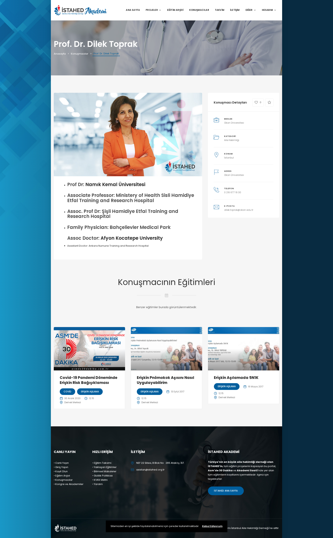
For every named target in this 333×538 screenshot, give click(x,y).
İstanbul (229, 157)
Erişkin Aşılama (90, 391)
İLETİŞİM (235, 10)
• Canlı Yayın (61, 463)
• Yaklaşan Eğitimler (104, 467)
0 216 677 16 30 (232, 192)
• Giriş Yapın (61, 467)
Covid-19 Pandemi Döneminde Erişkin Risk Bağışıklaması (88, 380)
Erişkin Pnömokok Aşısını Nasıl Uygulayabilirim (165, 380)
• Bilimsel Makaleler (104, 471)
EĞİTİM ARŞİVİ (175, 10)
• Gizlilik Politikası (102, 475)
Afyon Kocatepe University (132, 238)
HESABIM (267, 10)
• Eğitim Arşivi (62, 475)
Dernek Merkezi (72, 402)
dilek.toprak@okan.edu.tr (238, 210)
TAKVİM (219, 10)
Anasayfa (60, 54)
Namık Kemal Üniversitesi (115, 184)
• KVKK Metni (100, 480)
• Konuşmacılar (63, 480)
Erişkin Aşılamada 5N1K (236, 377)
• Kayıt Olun (61, 471)
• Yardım (97, 484)
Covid (67, 391)
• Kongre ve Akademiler (68, 484)
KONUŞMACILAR (199, 10)
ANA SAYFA (133, 10)
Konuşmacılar (79, 54)
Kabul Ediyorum (212, 526)
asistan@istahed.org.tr (150, 469)
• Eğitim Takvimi (101, 463)
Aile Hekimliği (231, 140)
